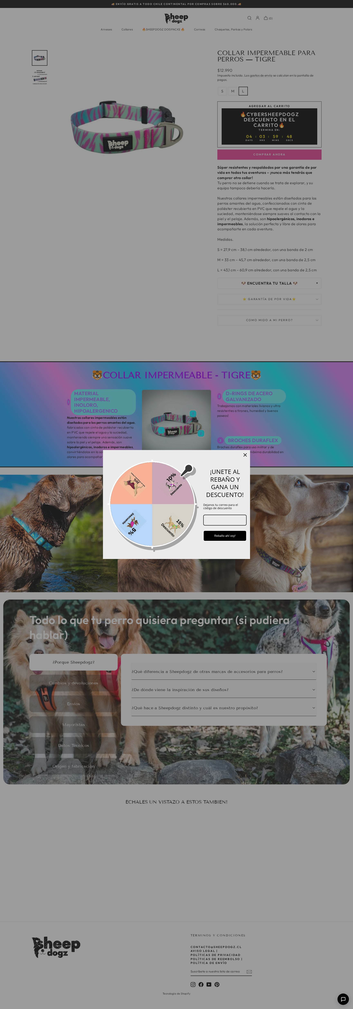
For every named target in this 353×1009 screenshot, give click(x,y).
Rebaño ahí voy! (225, 535)
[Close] (245, 455)
